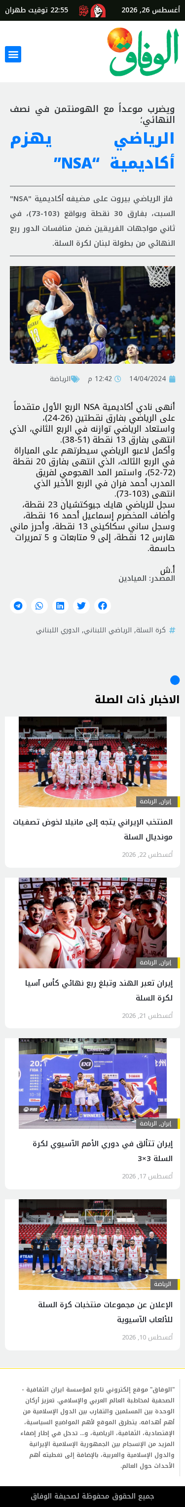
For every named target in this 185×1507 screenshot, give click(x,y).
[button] (13, 54)
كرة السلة (151, 629)
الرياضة (60, 378)
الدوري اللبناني (57, 629)
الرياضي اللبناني (108, 629)
